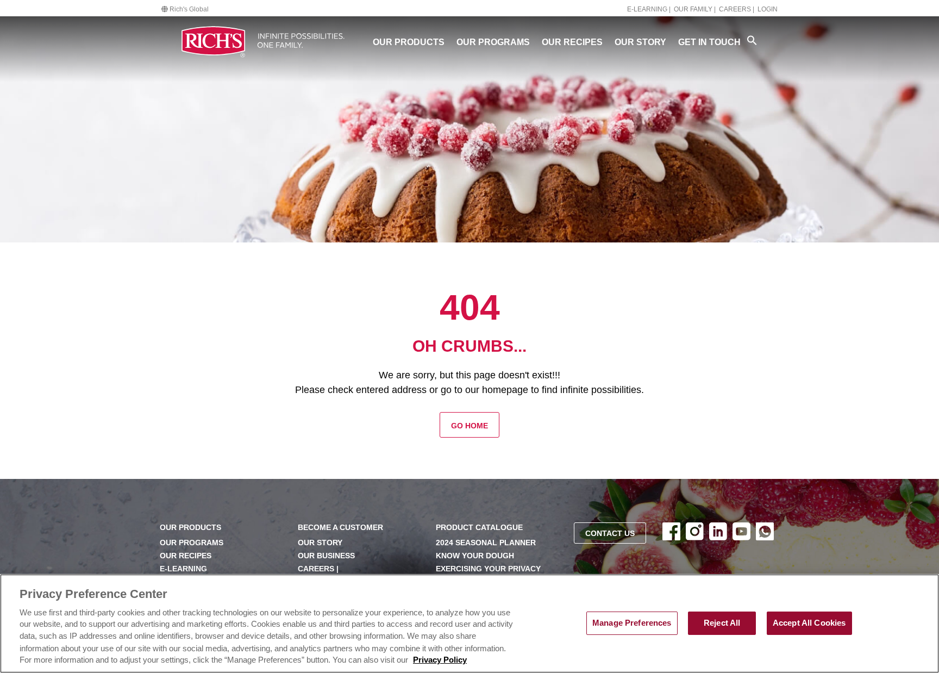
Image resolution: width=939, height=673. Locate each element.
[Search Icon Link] (752, 40)
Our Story (640, 42)
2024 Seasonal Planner (486, 543)
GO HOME (469, 426)
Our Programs (493, 42)
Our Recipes (572, 42)
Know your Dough (475, 556)
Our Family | (695, 9)
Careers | (736, 9)
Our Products (409, 42)
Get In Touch (709, 42)
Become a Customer (340, 528)
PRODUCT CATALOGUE (479, 528)
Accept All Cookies (809, 623)
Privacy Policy (440, 660)
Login (768, 9)
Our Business (326, 556)
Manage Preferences (632, 623)
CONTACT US (610, 533)
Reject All (722, 623)
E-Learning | (649, 9)
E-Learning (183, 569)
